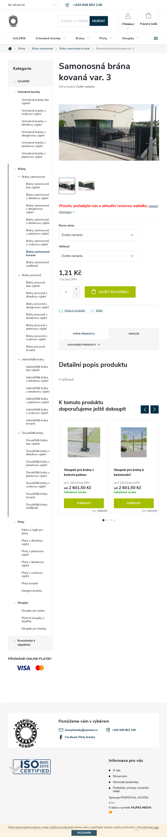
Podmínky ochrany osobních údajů (131, 789)
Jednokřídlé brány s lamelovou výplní (37, 390)
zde (156, 827)
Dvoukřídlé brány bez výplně (36, 442)
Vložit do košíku (113, 292)
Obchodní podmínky (125, 782)
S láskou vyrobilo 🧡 (130, 810)
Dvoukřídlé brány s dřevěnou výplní (38, 452)
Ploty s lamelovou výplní (33, 563)
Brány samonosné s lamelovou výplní (37, 221)
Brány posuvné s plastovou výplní (36, 327)
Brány (22, 169)
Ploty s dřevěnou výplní (32, 542)
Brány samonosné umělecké (37, 264)
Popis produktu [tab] (84, 333)
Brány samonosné (33, 177)
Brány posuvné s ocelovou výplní (36, 337)
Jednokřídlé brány (33, 359)
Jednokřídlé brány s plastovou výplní (37, 400)
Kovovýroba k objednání (26, 643)
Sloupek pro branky (34, 629)
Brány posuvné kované (35, 348)
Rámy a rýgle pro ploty (32, 531)
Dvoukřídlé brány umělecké (36, 506)
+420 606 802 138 (124, 730)
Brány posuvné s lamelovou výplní (36, 316)
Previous (145, 409)
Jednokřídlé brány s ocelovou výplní (37, 411)
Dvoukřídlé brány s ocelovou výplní (38, 484)
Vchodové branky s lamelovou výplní (34, 144)
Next (155, 409)
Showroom (120, 776)
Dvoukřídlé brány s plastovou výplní (38, 474)
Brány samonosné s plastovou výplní (37, 232)
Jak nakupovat (16, 5)
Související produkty (82, 344)
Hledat (98, 21)
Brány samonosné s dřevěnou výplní (37, 196)
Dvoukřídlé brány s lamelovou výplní (38, 463)
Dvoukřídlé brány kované (36, 495)
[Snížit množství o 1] (76, 294)
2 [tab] (107, 520)
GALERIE (23, 81)
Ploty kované (30, 583)
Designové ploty (32, 591)
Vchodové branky (29, 92)
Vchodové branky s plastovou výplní (34, 155)
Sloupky (23, 603)
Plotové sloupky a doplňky (33, 619)
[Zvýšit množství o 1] (76, 289)
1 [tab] (103, 520)
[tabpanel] (84, 467)
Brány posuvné (31, 275)
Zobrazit (84, 503)
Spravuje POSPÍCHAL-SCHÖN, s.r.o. (129, 800)
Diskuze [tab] (134, 333)
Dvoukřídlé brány (32, 433)
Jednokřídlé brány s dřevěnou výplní (37, 379)
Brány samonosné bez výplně (37, 185)
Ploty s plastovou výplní (33, 553)
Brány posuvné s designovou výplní (37, 305)
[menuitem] (19, 38)
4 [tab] (114, 520)
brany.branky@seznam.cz (81, 730)
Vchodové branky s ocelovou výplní (34, 112)
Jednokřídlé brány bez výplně (37, 368)
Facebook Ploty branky (80, 737)
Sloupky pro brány (33, 611)
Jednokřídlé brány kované (37, 422)
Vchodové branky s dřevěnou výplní (34, 123)
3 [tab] (111, 520)
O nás (116, 770)
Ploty (21, 522)
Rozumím (84, 833)
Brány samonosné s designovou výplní (37, 209)
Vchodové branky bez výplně (35, 101)
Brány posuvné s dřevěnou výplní (36, 294)
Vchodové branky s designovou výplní (34, 133)
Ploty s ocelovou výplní (32, 574)
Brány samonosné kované (37, 253)
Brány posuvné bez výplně (35, 284)
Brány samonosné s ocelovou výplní (37, 242)
